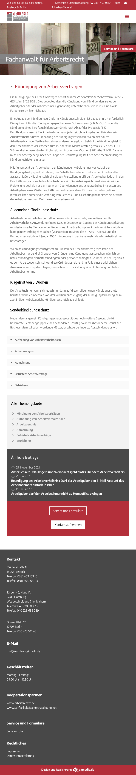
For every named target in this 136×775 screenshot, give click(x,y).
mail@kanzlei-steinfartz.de (23, 651)
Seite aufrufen (15, 731)
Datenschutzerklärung (20, 755)
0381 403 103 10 (27, 576)
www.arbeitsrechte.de (21, 703)
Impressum (14, 751)
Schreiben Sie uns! (62, 7)
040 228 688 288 (28, 606)
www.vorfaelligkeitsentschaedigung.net (31, 707)
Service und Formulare (119, 49)
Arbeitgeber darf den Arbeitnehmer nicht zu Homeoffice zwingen (56, 493)
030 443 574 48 (26, 631)
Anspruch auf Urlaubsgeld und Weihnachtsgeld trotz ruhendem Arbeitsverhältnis (67, 472)
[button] (127, 16)
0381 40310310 (102, 2)
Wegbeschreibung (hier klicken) (26, 601)
